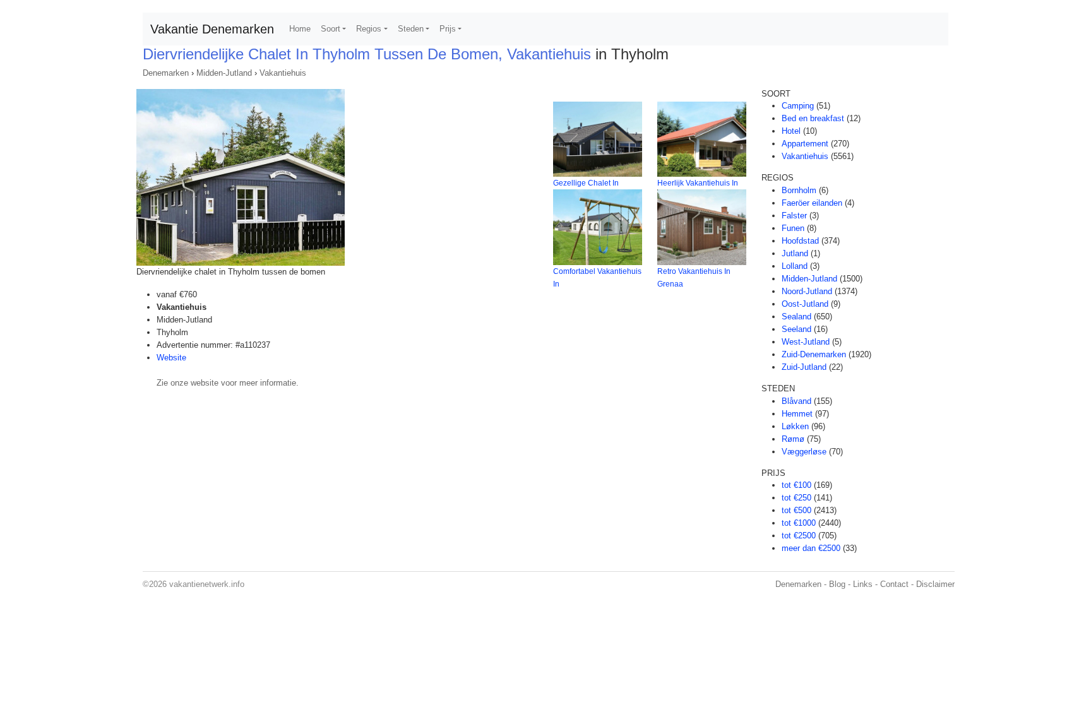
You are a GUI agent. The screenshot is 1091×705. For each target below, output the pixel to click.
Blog (837, 584)
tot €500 (796, 510)
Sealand (796, 316)
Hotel (791, 131)
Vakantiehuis (282, 73)
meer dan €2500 (811, 548)
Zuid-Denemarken (814, 354)
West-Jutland (806, 342)
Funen (793, 228)
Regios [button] (368, 28)
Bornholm (799, 190)
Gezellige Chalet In (586, 183)
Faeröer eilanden (812, 203)
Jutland (795, 253)
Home (300, 28)
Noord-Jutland (807, 291)
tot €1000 (799, 523)
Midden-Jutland (224, 73)
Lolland (795, 266)
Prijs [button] (447, 28)
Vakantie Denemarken (212, 29)
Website (171, 357)
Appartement (805, 143)
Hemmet (797, 413)
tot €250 (796, 497)
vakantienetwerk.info (206, 584)
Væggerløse (804, 451)
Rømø (793, 439)
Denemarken (166, 73)
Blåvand (796, 401)
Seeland (796, 329)
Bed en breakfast (813, 118)
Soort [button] (330, 28)
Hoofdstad (800, 241)
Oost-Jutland (805, 304)
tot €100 (796, 485)
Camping (798, 105)
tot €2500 (799, 535)
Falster (794, 215)
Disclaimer (935, 584)
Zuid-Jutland (804, 367)
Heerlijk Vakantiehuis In (697, 183)
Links (863, 584)
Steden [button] (411, 28)
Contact (894, 584)
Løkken (795, 426)
